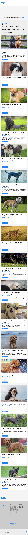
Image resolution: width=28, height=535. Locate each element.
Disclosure (22, 531)
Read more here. (22, 17)
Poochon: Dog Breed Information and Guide (12, 350)
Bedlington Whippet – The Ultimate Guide (12, 428)
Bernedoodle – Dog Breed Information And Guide (13, 404)
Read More (5, 59)
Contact (19, 531)
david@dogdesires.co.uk (13, 523)
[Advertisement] (14, 11)
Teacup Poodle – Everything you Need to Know (13, 375)
